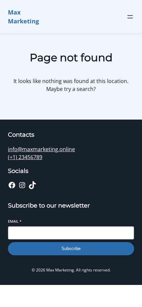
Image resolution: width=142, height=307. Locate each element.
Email (14, 221)
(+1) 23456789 (25, 157)
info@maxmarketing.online (41, 149)
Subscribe (71, 248)
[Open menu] (130, 17)
